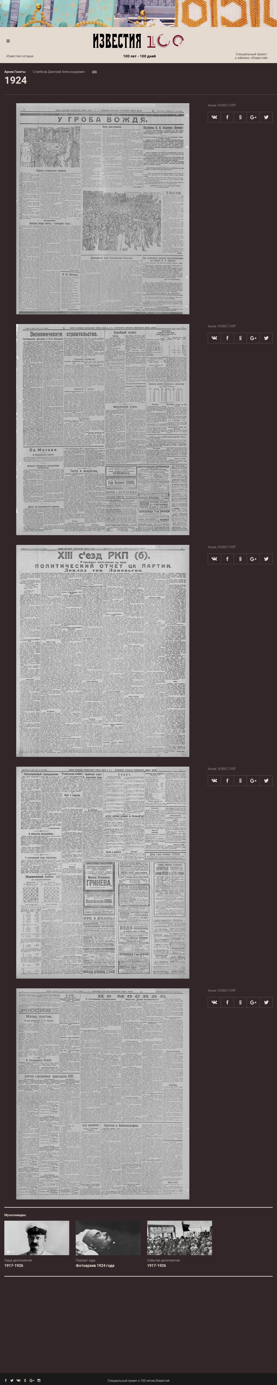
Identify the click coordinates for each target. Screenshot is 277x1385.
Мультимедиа (15, 1215)
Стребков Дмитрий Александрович (59, 72)
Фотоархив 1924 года (95, 1265)
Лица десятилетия (18, 1260)
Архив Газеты (15, 72)
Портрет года (85, 1260)
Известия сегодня (19, 56)
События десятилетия (163, 1260)
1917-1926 (13, 1265)
